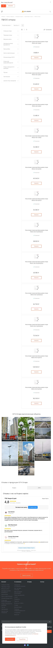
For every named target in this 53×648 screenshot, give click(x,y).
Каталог (3, 581)
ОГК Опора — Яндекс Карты (26, 551)
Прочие (3, 607)
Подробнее (22, 639)
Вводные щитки (5, 588)
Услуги (16, 597)
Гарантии (16, 601)
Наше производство (19, 595)
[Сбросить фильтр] (22, 25)
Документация (18, 607)
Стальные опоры (5, 584)
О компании (17, 581)
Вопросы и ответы (18, 603)
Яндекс (14, 487)
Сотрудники (17, 612)
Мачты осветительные (6, 596)
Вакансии (16, 614)
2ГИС (39, 487)
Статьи (42, 581)
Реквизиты (17, 599)
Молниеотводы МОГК (6, 598)
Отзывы (16, 605)
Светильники (4, 609)
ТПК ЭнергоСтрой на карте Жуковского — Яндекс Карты (26, 550)
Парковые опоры (5, 586)
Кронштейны (4, 594)
